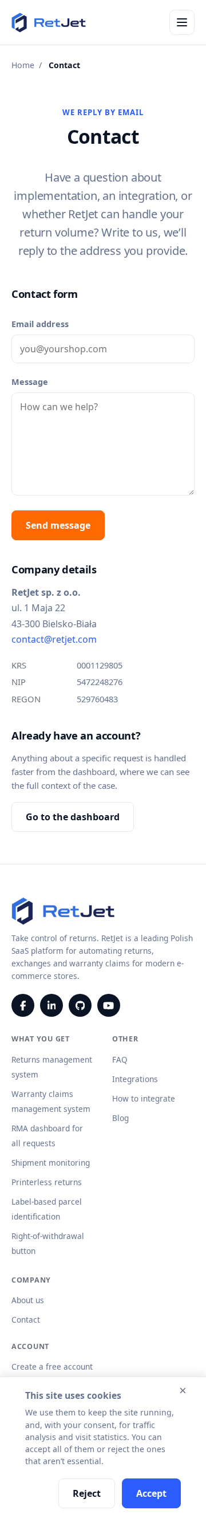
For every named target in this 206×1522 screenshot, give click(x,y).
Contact (25, 1319)
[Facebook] (22, 1005)
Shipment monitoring (50, 1162)
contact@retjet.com (54, 639)
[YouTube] (108, 1005)
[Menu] (182, 22)
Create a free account (52, 1366)
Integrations (135, 1078)
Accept (151, 1493)
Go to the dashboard (73, 817)
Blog (120, 1117)
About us (27, 1300)
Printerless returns (46, 1182)
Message (29, 381)
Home (22, 65)
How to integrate (143, 1098)
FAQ (120, 1059)
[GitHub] (80, 1005)
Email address (40, 323)
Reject (87, 1493)
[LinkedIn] (51, 1005)
